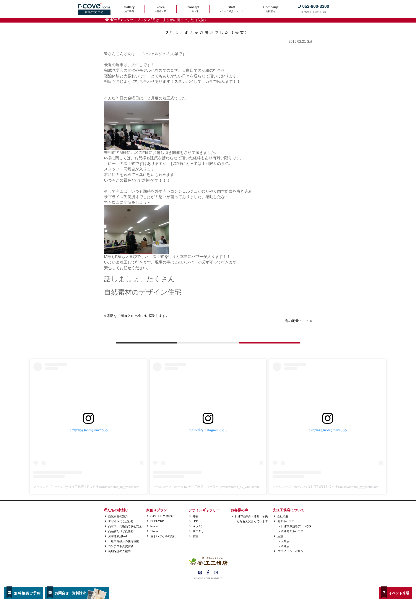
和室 (195, 536)
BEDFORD (157, 521)
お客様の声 (239, 510)
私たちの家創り (116, 510)
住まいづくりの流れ (163, 536)
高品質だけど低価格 (120, 531)
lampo (154, 526)
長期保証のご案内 (119, 551)
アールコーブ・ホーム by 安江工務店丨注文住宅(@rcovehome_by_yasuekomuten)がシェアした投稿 (102, 486)
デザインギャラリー (204, 510)
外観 (195, 516)
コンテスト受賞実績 (120, 546)
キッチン (198, 526)
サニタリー (200, 531)
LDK (195, 521)
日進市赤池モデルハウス (296, 526)
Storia (154, 531)
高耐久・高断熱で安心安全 (125, 526)
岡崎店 (285, 546)
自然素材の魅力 (118, 516)
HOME (114, 20)
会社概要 (282, 516)
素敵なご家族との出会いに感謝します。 (138, 315)
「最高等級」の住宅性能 (123, 541)
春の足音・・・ (297, 321)
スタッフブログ (135, 20)
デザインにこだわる (120, 521)
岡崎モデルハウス (292, 531)
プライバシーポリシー (291, 551)
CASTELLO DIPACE (163, 516)
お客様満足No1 (117, 536)
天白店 (285, 541)
